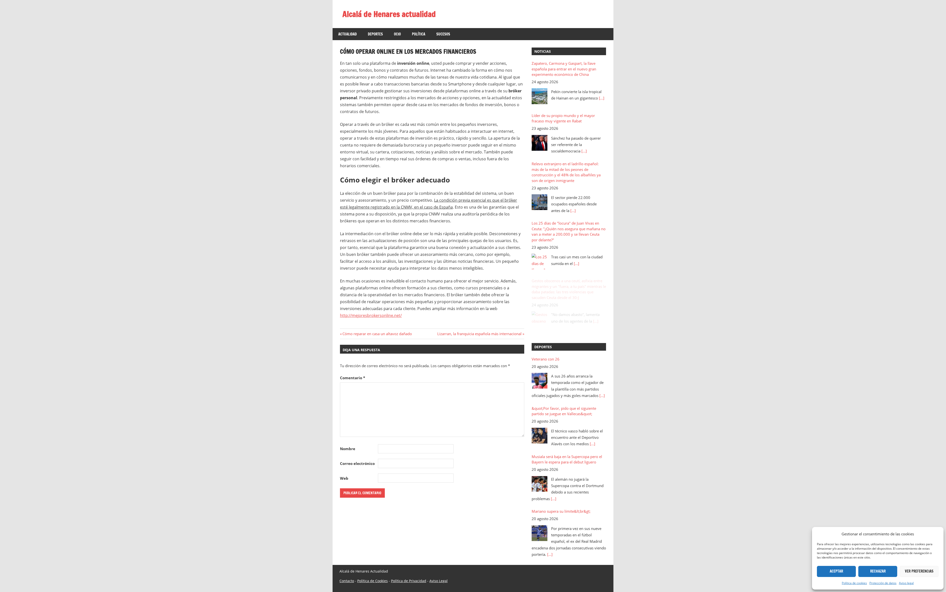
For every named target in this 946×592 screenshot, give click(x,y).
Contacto (346, 587)
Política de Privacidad (408, 587)
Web (344, 478)
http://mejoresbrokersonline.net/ (371, 315)
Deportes (375, 34)
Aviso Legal (438, 587)
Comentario (352, 377)
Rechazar (878, 571)
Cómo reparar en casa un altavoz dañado (377, 333)
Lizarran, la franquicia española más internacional (479, 333)
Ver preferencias (919, 571)
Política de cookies (854, 583)
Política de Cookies (372, 587)
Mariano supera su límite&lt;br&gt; (561, 511)
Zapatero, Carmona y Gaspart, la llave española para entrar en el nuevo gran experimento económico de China (564, 69)
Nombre (347, 448)
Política (418, 34)
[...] (601, 98)
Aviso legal (906, 583)
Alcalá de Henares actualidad (389, 14)
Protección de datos (882, 583)
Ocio (397, 34)
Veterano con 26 (545, 359)
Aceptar (836, 571)
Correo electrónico (357, 463)
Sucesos (443, 34)
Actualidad (347, 34)
